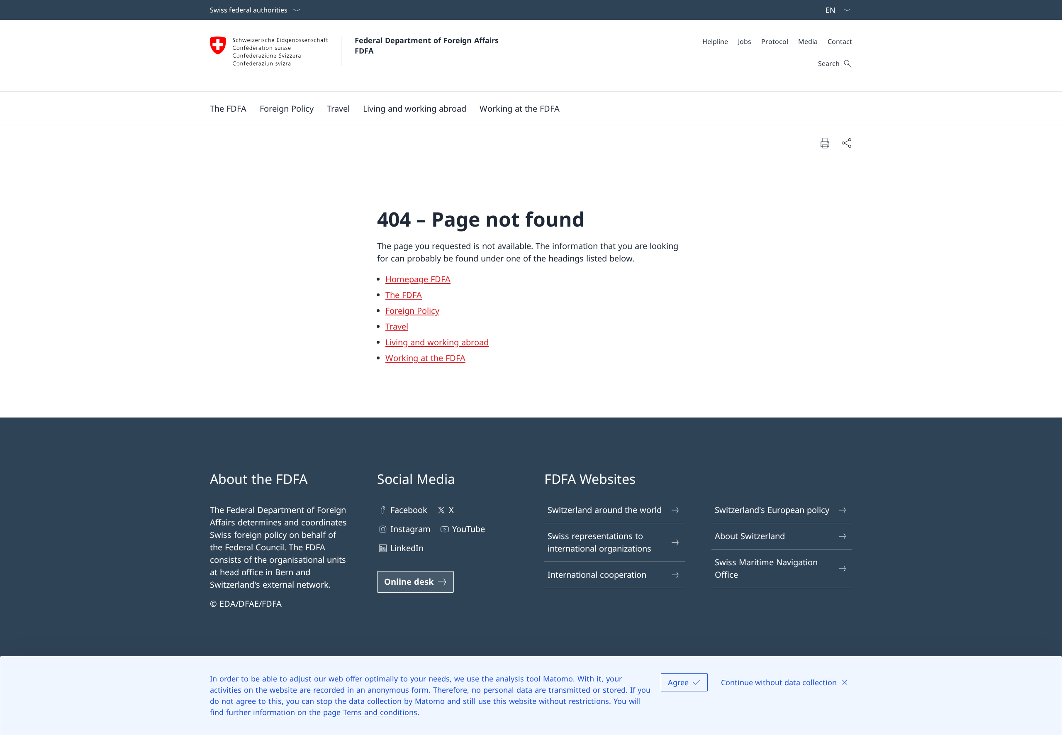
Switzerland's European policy (772, 509)
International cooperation (597, 574)
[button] (228, 108)
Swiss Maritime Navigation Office (766, 568)
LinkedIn (407, 548)
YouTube (468, 529)
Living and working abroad (437, 342)
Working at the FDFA (425, 358)
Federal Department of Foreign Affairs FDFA (428, 45)
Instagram (410, 529)
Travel (396, 326)
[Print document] (824, 143)
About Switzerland (750, 536)
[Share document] (846, 143)
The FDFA (403, 294)
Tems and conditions (380, 712)
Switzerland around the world (605, 509)
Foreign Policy (412, 310)
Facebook (408, 509)
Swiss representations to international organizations (599, 542)
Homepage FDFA (418, 279)
